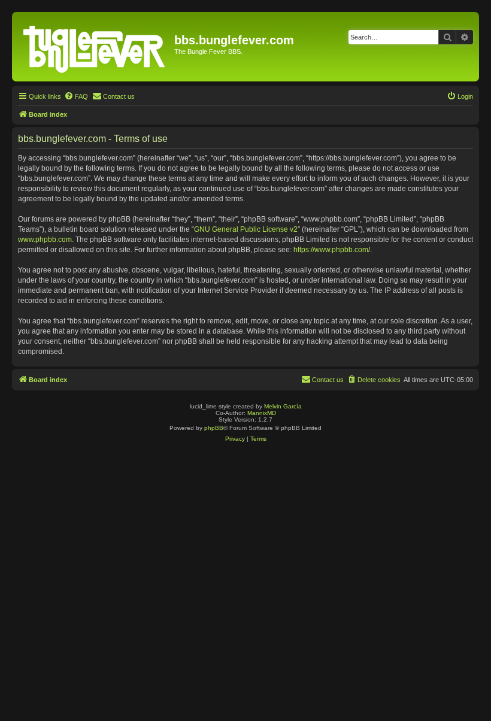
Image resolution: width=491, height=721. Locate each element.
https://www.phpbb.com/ (331, 250)
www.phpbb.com (45, 239)
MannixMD (261, 413)
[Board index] (94, 46)
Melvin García (283, 406)
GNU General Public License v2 (246, 229)
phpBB (213, 428)
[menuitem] (76, 96)
